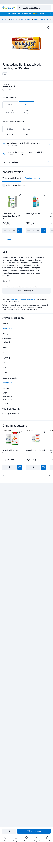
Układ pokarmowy (41, 19)
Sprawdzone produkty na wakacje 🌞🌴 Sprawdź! (25, 14)
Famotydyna (7, 328)
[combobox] (34, 7)
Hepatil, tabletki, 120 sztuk (10, 451)
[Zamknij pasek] (50, 14)
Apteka (4, 19)
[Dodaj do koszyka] (19, 230)
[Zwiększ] (13, 831)
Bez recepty (25, 19)
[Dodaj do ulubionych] (49, 28)
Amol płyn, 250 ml (33, 214)
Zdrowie (14, 19)
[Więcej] (49, 162)
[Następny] (49, 239)
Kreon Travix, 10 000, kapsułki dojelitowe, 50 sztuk (11, 216)
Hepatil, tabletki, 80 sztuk (35, 450)
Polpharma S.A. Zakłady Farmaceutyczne (23, 299)
